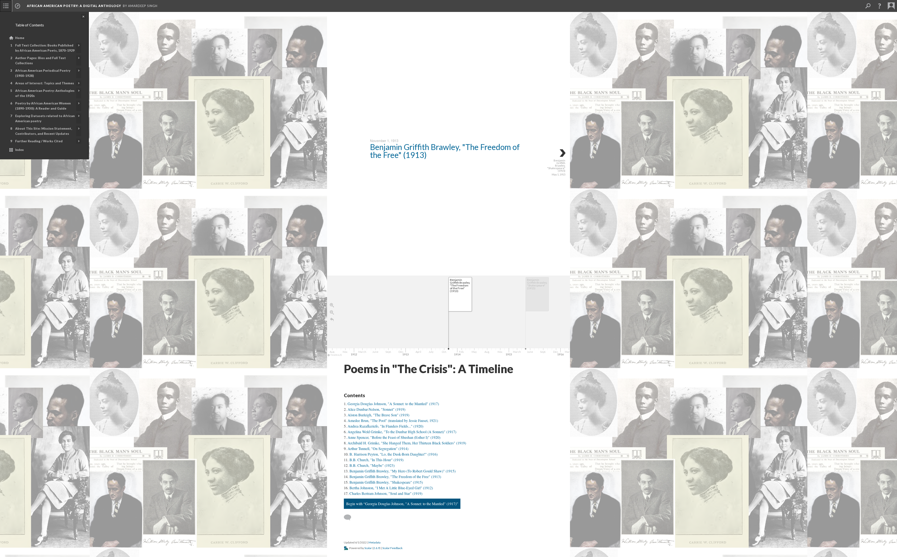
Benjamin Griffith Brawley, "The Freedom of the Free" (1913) (445, 151)
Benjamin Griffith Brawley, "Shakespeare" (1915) (386, 482)
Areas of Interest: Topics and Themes (44, 83)
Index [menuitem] (19, 150)
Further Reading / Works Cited (39, 141)
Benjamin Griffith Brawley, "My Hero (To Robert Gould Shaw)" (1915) (402, 470)
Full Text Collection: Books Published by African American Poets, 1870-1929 (45, 47)
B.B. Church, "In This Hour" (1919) (376, 459)
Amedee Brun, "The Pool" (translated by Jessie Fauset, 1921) (393, 420)
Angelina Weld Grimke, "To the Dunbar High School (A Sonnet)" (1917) (402, 431)
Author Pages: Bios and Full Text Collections (40, 60)
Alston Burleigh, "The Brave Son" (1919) (378, 414)
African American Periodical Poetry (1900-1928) (42, 73)
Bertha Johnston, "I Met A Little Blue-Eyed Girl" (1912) (391, 487)
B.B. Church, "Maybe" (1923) (372, 465)
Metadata (375, 542)
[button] (879, 6)
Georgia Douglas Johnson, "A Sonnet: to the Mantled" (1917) (393, 403)
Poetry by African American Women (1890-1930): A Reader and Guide (43, 105)
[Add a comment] (349, 517)
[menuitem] (6, 6)
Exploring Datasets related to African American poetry (45, 118)
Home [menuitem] (19, 38)
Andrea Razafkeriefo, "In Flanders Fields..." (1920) (385, 426)
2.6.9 (376, 548)
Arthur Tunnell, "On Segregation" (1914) (378, 448)
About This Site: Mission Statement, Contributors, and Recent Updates (43, 131)
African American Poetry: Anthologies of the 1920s (45, 93)
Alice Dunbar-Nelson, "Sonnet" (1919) (376, 409)
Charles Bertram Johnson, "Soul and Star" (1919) (385, 493)
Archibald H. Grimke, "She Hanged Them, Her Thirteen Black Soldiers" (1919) (407, 442)
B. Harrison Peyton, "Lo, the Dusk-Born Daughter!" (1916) (393, 454)
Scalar (368, 548)
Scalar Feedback (392, 548)
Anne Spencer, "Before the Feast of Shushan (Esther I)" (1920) (394, 437)
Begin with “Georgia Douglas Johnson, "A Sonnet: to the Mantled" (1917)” (402, 503)
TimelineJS (336, 355)
